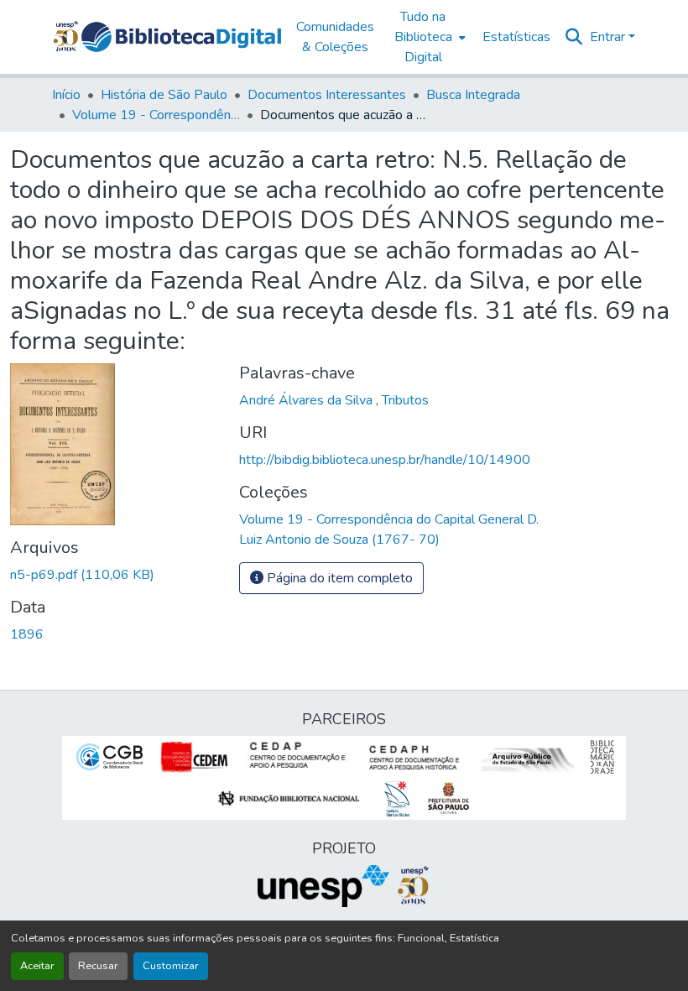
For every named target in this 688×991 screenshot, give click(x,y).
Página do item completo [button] (338, 578)
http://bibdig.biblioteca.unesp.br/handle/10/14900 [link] (384, 460)
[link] (114, 575)
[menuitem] (428, 37)
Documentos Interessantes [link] (327, 95)
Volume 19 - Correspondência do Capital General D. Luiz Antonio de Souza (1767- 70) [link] (156, 115)
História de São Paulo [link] (164, 95)
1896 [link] (27, 634)
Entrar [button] (609, 37)
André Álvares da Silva (307, 400)
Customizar (171, 965)
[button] (181, 37)
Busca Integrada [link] (473, 95)
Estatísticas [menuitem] (516, 37)
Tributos (405, 400)
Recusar (98, 965)
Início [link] (66, 95)
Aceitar (37, 965)
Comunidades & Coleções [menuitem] (335, 37)
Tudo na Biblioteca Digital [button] (423, 37)
